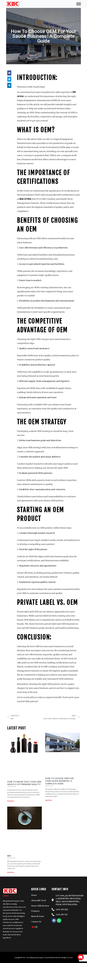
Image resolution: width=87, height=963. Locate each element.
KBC (9, 856)
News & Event (37, 916)
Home (34, 895)
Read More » (11, 801)
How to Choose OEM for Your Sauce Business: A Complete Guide (59, 781)
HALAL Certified (25, 199)
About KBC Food (38, 900)
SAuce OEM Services (40, 905)
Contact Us (36, 921)
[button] (9, 73)
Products (35, 911)
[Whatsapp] (59, 920)
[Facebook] (54, 920)
